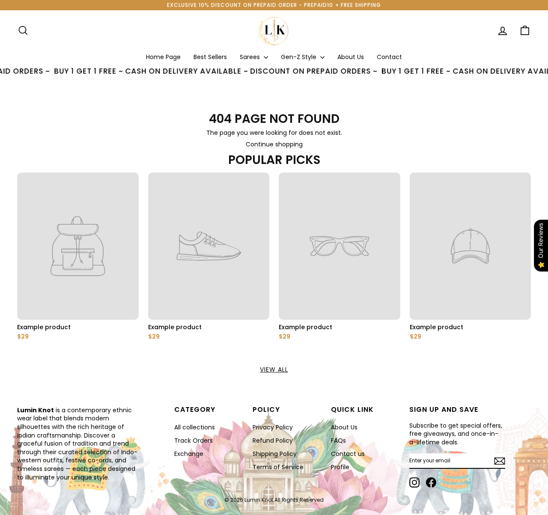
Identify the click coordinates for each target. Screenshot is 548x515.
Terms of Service (278, 467)
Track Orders (193, 440)
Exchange (188, 454)
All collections (194, 427)
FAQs (338, 440)
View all (274, 369)
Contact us (348, 454)
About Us (350, 57)
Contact (389, 57)
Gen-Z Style (299, 57)
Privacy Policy (273, 427)
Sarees (251, 57)
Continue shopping (274, 144)
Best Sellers (210, 57)
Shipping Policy (275, 454)
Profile (340, 467)
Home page (163, 57)
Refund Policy (273, 440)
